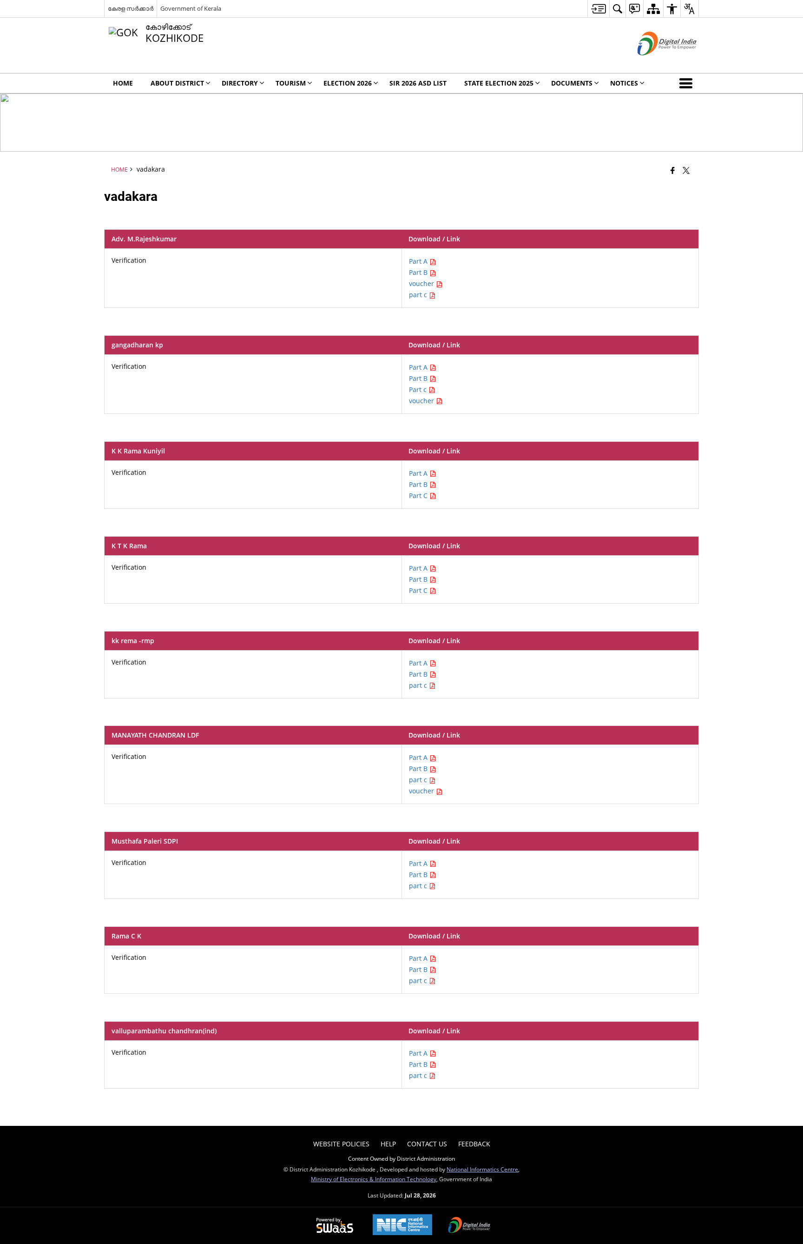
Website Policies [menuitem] (341, 1143)
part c (419, 294)
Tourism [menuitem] (291, 83)
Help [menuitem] (388, 1143)
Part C (419, 495)
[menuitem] (598, 8)
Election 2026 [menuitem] (347, 83)
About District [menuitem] (177, 83)
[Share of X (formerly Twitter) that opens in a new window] (686, 170)
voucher (422, 283)
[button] (688, 83)
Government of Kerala (190, 8)
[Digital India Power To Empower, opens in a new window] (469, 1226)
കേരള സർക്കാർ (130, 8)
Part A (419, 261)
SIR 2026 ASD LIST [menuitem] (418, 83)
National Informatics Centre (482, 1169)
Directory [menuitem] (240, 83)
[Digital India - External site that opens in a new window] (655, 63)
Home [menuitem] (123, 83)
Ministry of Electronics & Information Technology (373, 1179)
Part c (418, 389)
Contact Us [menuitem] (427, 1143)
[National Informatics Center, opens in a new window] (402, 1225)
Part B (419, 272)
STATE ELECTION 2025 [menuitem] (498, 83)
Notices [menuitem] (624, 83)
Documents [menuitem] (571, 83)
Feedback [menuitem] (474, 1143)
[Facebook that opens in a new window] (672, 170)
